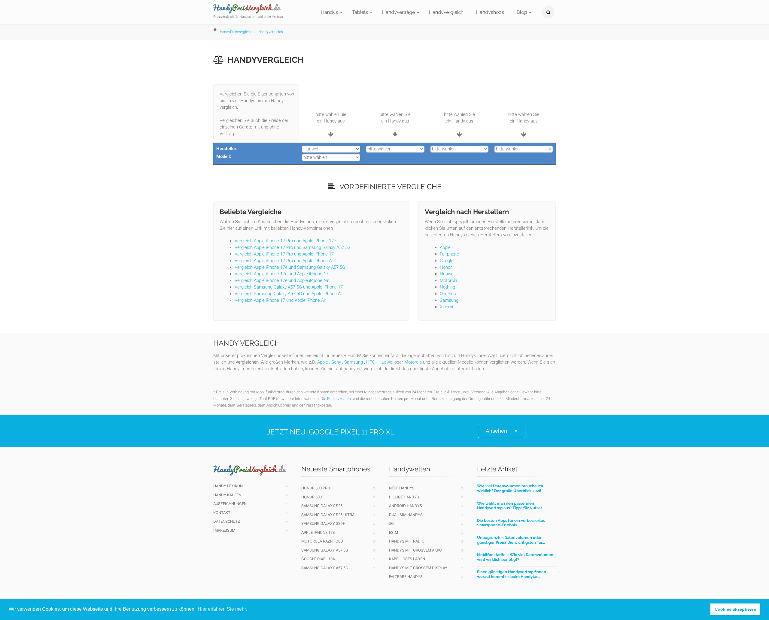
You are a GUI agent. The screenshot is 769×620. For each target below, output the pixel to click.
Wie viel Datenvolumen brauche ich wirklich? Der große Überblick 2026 (510, 488)
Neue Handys (402, 488)
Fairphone (449, 254)
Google (446, 260)
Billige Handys (404, 497)
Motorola (448, 280)
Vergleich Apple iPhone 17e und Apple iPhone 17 (281, 274)
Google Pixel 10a (318, 559)
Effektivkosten (339, 398)
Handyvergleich (446, 12)
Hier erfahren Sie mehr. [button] (222, 609)
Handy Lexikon (228, 486)
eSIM (393, 532)
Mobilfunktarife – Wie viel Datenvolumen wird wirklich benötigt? (515, 557)
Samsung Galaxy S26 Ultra (327, 515)
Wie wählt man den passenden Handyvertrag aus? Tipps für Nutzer (509, 505)
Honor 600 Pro (315, 488)
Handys (329, 12)
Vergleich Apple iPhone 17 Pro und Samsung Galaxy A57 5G (293, 247)
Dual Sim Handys (406, 515)
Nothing (447, 287)
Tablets (360, 12)
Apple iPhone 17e (318, 532)
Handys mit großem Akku (415, 550)
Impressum (224, 530)
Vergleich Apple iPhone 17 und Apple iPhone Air (280, 300)
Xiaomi (446, 307)
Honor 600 (311, 497)
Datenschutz (226, 521)
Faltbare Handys (406, 576)
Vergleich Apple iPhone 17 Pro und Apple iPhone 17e (285, 240)
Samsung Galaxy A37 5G (324, 550)
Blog (522, 12)
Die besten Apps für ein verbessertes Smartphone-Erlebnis (511, 523)
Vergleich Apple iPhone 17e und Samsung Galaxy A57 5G (290, 267)
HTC (370, 362)
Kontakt (221, 512)
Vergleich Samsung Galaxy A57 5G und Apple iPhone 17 (289, 287)
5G (391, 523)
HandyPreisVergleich (236, 32)
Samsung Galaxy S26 (321, 506)
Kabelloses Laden (407, 559)
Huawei (447, 274)
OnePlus (448, 293)
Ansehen (496, 431)
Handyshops (490, 12)
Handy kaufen (227, 495)
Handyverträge (398, 12)
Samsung (449, 300)
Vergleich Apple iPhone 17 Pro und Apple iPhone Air (284, 260)
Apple (445, 247)
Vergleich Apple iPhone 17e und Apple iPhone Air (282, 280)
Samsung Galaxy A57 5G (324, 568)
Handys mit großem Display (418, 568)
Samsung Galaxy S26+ (323, 523)
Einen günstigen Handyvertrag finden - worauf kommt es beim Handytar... (513, 574)
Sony (336, 362)
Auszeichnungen (230, 503)
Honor (446, 267)
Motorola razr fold (322, 541)
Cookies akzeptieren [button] (735, 609)
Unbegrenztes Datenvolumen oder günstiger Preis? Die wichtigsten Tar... (511, 540)
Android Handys (405, 506)
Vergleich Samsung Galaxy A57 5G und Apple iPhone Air (289, 293)
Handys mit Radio (406, 541)
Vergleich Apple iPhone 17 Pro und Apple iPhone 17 (284, 254)
